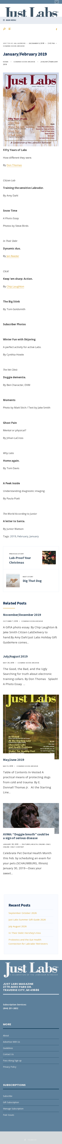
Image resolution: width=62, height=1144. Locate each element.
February (22, 536)
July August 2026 (18, 926)
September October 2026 (23, 912)
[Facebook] (56, 29)
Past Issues (8, 1114)
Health (34, 844)
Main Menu (10, 20)
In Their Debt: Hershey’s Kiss (25, 932)
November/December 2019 (22, 615)
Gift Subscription (11, 1102)
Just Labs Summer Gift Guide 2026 (27, 919)
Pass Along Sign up (12, 1060)
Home (5, 61)
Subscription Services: (14, 1004)
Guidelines (8, 1048)
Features (26, 844)
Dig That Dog (32, 579)
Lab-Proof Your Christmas (20, 559)
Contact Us (8, 1054)
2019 (13, 536)
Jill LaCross (19, 43)
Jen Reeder (13, 256)
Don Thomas (14, 165)
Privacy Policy (9, 1066)
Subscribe (7, 1096)
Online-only (44, 844)
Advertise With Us (11, 1041)
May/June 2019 (13, 760)
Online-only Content (13, 847)
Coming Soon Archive (14, 46)
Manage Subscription (13, 1108)
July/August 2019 (15, 656)
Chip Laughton (15, 286)
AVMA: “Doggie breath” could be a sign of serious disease (26, 836)
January (34, 536)
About (6, 1035)
